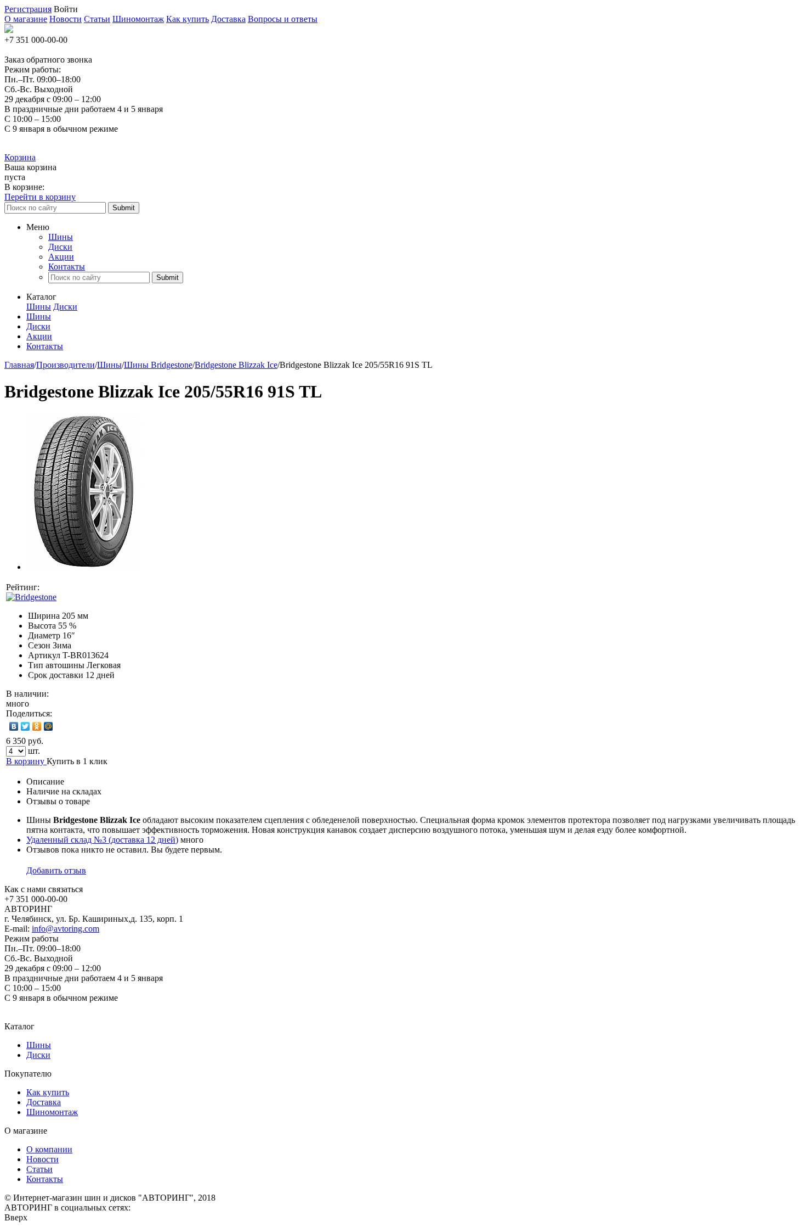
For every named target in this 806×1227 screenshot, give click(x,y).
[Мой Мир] (48, 726)
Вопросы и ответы (282, 19)
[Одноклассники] (37, 726)
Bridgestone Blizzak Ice (236, 364)
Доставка (228, 19)
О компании (49, 1149)
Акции (61, 256)
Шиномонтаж (138, 19)
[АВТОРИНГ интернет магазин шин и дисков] (8, 30)
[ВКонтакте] (14, 726)
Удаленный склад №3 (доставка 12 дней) (102, 839)
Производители (65, 364)
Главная (19, 364)
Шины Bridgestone (158, 364)
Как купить (187, 19)
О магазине (25, 19)
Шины (60, 237)
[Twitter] (25, 726)
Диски (60, 246)
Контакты (66, 266)
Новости (65, 19)
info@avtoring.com (65, 928)
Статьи (97, 19)
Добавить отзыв (56, 870)
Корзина (20, 157)
